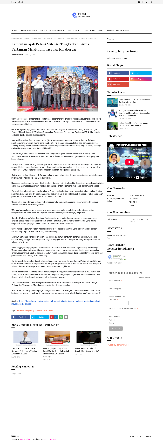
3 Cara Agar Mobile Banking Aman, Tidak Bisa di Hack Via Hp (133, 124)
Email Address (115, 280)
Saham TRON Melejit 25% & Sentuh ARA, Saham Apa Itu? (87, 349)
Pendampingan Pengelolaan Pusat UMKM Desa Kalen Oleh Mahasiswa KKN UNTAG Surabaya (56, 352)
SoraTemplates (25, 439)
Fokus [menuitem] (42, 30)
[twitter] (146, 2)
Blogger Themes (50, 439)
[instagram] (150, 2)
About (20, 2)
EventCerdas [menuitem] (74, 30)
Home (13, 2)
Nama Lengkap (115, 289)
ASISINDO (133, 202)
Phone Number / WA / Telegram (117, 298)
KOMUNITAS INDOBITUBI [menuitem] (118, 30)
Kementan (38, 311)
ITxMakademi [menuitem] (89, 30)
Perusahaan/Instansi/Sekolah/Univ (123, 308)
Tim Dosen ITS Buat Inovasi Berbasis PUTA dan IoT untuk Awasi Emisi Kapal (24, 351)
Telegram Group (113, 219)
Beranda (14, 38)
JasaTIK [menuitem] (101, 30)
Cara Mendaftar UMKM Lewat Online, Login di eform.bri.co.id (134, 100)
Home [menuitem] (14, 30)
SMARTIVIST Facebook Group (139, 220)
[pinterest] (118, 79)
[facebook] (143, 2)
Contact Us (148, 437)
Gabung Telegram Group (117, 58)
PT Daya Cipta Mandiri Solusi (115, 200)
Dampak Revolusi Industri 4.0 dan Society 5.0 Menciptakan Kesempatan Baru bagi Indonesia (134, 113)
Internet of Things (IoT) (25, 311)
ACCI (132, 205)
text (112, 323)
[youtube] (138, 2)
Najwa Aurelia (17, 55)
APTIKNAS (134, 199)
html (113, 320)
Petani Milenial (24, 38)
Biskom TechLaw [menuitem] (57, 30)
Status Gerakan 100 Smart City (117, 236)
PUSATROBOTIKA (137, 195)
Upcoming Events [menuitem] (28, 30)
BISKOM (110, 195)
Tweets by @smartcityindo (118, 345)
